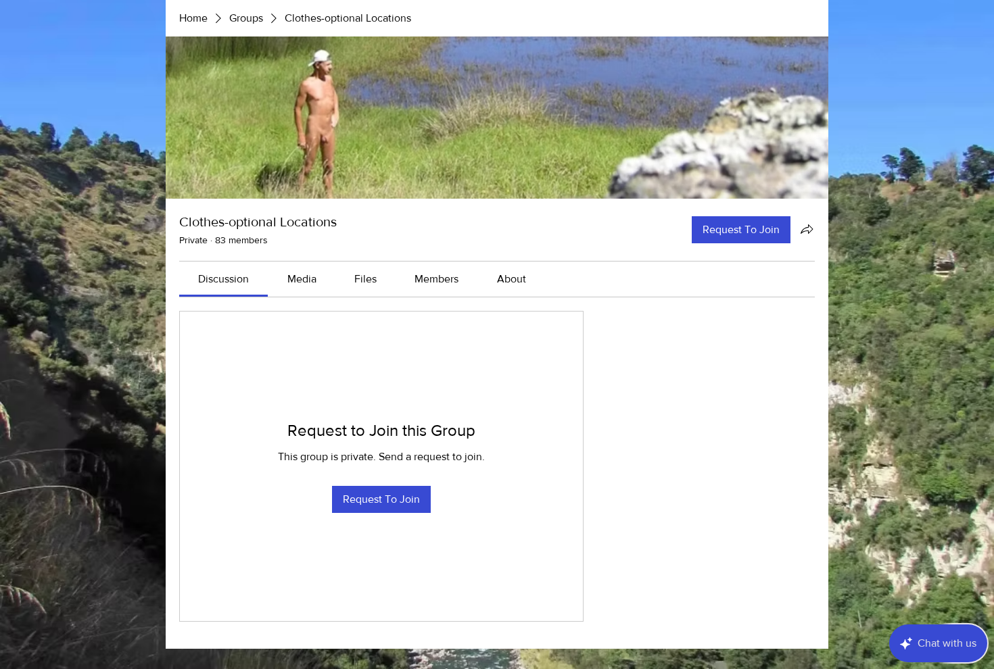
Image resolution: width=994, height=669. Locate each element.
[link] (223, 278)
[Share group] (807, 229)
